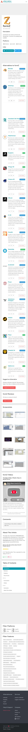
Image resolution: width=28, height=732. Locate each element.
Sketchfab (11, 249)
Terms (4, 729)
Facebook (18, 716)
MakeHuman (12, 136)
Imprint (16, 714)
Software (5, 697)
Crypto (4, 701)
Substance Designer (11, 299)
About (16, 710)
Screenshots (6, 580)
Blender (10, 69)
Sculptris (10, 153)
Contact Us (17, 712)
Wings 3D (11, 167)
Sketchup (11, 86)
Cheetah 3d (11, 350)
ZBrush (10, 198)
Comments (6, 588)
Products (5, 699)
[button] (26, 1)
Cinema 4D (11, 179)
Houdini (10, 232)
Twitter (18, 50)
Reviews (6, 571)
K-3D (9, 215)
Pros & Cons (6, 575)
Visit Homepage (9, 50)
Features (6, 573)
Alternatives (6, 568)
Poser (10, 282)
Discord (5, 704)
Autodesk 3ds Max (13, 119)
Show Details (21, 81)
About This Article (8, 590)
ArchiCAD (11, 265)
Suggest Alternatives (19, 699)
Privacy (8, 729)
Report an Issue (6, 710)
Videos (5, 583)
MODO (10, 318)
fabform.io (11, 366)
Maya (9, 335)
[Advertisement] (14, 9)
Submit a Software (19, 697)
